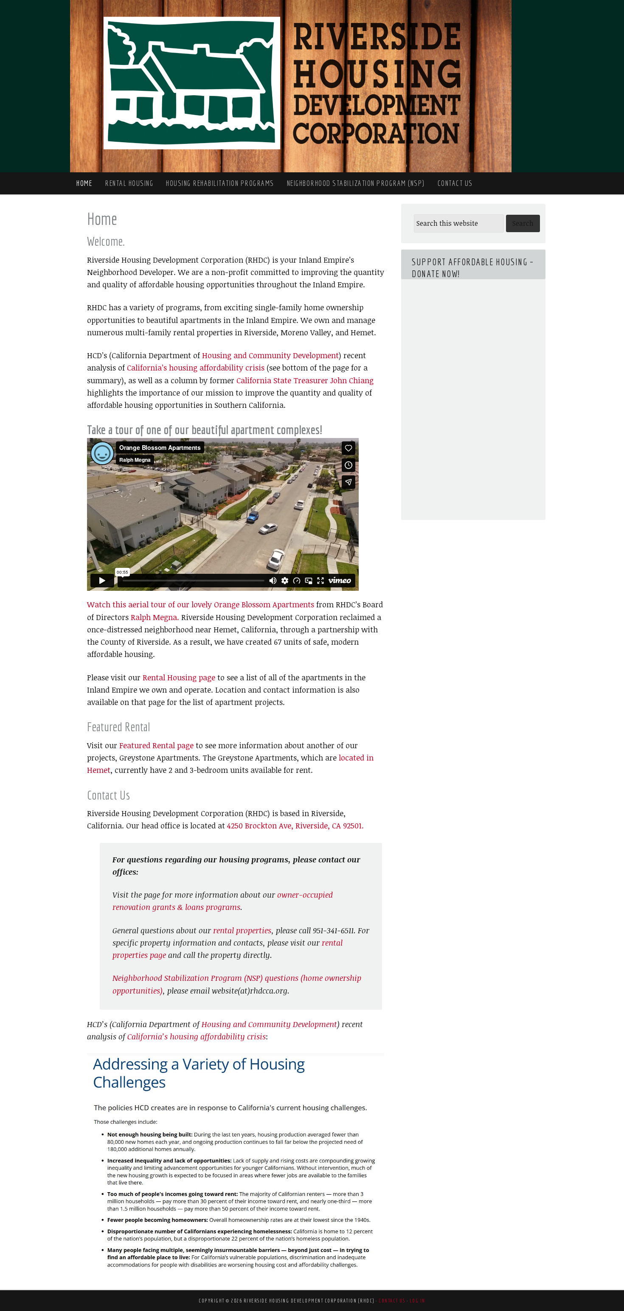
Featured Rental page (156, 745)
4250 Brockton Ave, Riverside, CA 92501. (295, 825)
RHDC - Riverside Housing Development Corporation (291, 86)
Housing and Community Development (270, 355)
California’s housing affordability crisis (195, 367)
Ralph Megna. (155, 617)
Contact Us (392, 1300)
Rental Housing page (179, 677)
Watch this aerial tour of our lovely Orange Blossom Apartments (200, 604)
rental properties (242, 930)
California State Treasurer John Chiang (305, 380)
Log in (417, 1300)
